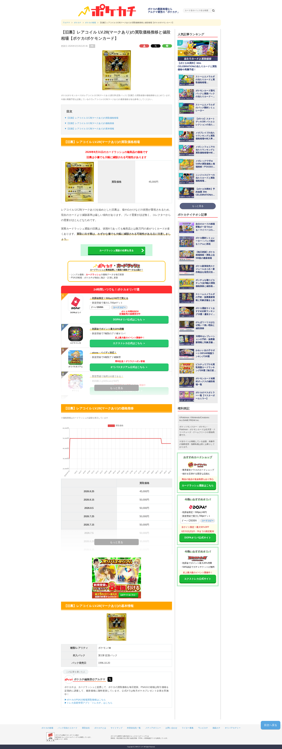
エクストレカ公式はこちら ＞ (129, 343)
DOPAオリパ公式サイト (197, 537)
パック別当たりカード (67, 728)
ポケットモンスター (188, 427)
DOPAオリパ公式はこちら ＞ (129, 319)
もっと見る (198, 206)
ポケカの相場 (47, 728)
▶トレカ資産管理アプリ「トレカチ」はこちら (88, 702)
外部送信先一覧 (134, 728)
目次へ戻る (270, 725)
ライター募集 (188, 728)
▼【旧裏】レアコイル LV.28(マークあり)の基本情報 (89, 128)
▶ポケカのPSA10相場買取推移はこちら (85, 699)
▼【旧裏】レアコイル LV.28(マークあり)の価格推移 (89, 123)
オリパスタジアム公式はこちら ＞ (129, 367)
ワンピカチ (203, 728)
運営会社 (86, 728)
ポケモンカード (197, 429)
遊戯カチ (216, 728)
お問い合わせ (171, 728)
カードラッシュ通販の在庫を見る (116, 250)
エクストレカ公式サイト (197, 578)
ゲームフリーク (200, 432)
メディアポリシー (153, 728)
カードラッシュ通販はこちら (198, 485)
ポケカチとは (100, 728)
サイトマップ (116, 728)
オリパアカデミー (233, 728)
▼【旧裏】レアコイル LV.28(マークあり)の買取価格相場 (91, 118)
